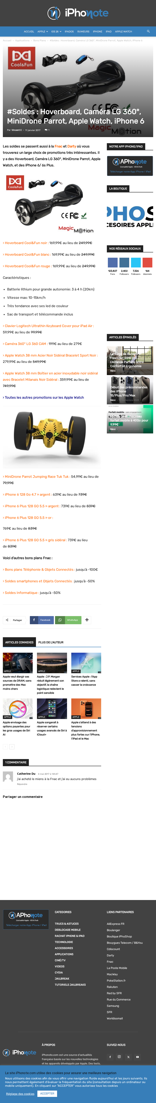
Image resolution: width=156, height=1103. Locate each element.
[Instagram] (119, 1057)
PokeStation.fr (116, 980)
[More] (87, 620)
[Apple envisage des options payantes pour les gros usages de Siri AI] (18, 708)
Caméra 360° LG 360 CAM (25, 344)
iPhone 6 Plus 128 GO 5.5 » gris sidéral (35, 540)
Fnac (58, 146)
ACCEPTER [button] (47, 1093)
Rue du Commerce (119, 999)
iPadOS (69, 31)
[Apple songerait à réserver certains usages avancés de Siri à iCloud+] (52, 708)
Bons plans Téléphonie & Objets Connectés (39, 569)
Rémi (113, 371)
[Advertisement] (130, 306)
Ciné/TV (60, 960)
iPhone (97, 31)
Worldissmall (115, 1018)
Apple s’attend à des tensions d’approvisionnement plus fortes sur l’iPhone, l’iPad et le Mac (85, 730)
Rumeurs (83, 31)
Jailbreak (62, 978)
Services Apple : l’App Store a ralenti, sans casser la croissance (84, 680)
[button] (148, 31)
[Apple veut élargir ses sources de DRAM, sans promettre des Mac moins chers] (18, 663)
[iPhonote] (78, 13)
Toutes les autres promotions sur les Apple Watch (44, 397)
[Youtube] (137, 1057)
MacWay (112, 974)
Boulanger (113, 930)
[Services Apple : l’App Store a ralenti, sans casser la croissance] (86, 663)
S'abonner (148, 259)
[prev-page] (5, 746)
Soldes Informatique (21, 593)
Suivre (124, 259)
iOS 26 (54, 31)
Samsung (113, 1006)
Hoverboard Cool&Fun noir (26, 243)
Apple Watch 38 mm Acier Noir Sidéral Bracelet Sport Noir (50, 355)
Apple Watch (123, 31)
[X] (128, 1057)
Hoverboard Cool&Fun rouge (27, 266)
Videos (59, 966)
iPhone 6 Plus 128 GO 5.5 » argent (32, 506)
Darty (110, 955)
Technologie (64, 942)
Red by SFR (114, 993)
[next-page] (11, 746)
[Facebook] (110, 1057)
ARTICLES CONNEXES (19, 642)
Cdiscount (113, 949)
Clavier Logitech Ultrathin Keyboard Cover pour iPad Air (48, 326)
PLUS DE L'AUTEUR (50, 642)
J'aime (112, 259)
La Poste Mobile (117, 968)
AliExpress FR (115, 924)
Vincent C (17, 130)
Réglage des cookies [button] (20, 1094)
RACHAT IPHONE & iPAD (69, 935)
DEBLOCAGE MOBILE (68, 929)
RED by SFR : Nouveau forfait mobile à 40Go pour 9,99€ (129, 420)
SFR (109, 1012)
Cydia (59, 972)
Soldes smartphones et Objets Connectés (38, 581)
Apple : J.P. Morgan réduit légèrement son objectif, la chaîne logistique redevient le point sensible (50, 684)
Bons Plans (39, 40)
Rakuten (112, 987)
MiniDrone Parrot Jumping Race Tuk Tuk (37, 477)
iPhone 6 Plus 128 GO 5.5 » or (28, 518)
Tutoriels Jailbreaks (70, 984)
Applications (22, 40)
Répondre (22, 784)
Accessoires (64, 948)
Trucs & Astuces (67, 923)
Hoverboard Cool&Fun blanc (27, 254)
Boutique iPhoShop (119, 936)
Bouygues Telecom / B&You (125, 943)
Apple (41, 31)
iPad (109, 31)
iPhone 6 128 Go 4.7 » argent (27, 494)
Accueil (29, 31)
